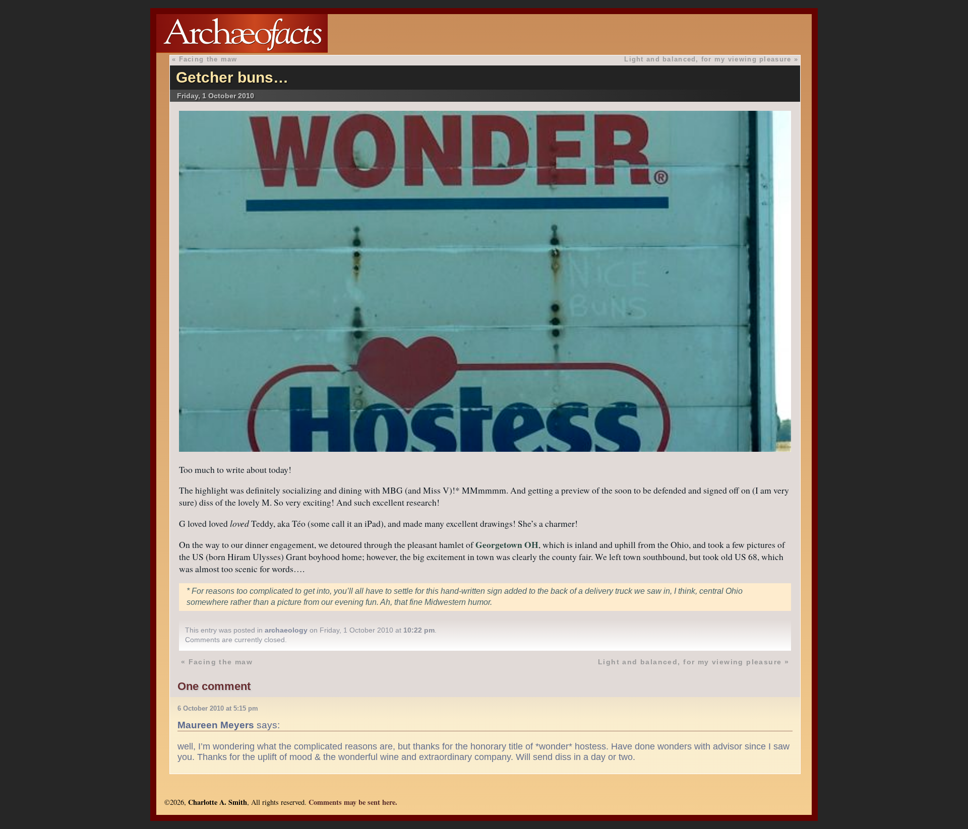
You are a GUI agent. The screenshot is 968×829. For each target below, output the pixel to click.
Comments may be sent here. (353, 802)
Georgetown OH (506, 544)
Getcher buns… (232, 77)
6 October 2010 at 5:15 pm (217, 708)
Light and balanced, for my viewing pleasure (707, 59)
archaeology (286, 630)
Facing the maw (208, 59)
